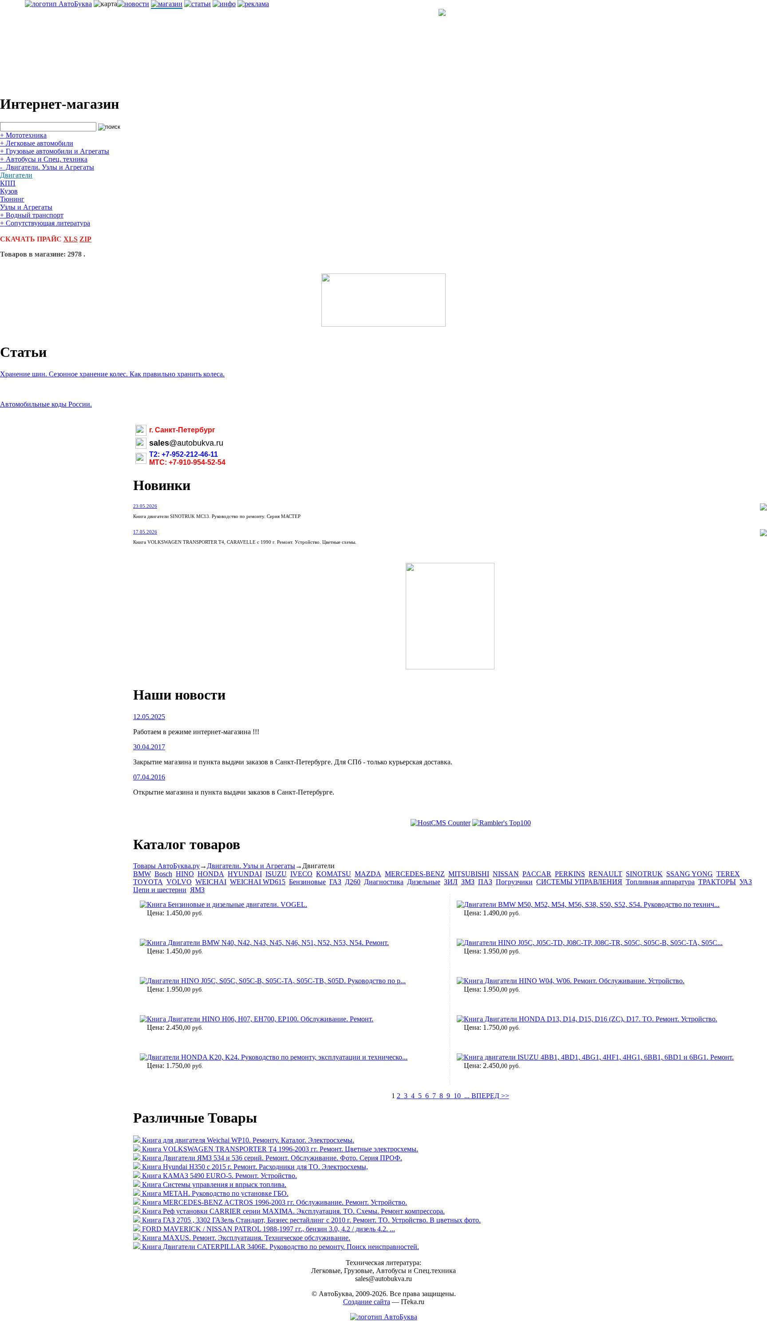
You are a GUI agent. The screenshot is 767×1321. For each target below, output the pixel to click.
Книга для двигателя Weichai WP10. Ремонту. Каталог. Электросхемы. (248, 1140)
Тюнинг (12, 199)
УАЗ (745, 882)
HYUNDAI (245, 874)
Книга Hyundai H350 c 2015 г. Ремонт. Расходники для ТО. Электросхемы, (255, 1167)
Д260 (352, 882)
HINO (185, 874)
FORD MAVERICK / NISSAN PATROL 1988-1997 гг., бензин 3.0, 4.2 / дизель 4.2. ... (268, 1229)
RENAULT (605, 874)
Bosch (163, 874)
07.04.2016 (149, 777)
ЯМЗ (197, 890)
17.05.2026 (145, 531)
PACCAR (536, 874)
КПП (8, 183)
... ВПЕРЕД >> (486, 1096)
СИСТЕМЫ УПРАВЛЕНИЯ (579, 882)
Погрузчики (514, 882)
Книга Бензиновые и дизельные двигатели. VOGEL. (227, 904)
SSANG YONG (689, 874)
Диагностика (383, 882)
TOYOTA (148, 882)
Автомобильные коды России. (46, 404)
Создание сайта (366, 1301)
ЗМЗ (467, 882)
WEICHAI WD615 (257, 882)
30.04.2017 (149, 747)
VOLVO (179, 882)
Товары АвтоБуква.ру (166, 866)
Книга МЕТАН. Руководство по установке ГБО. (215, 1193)
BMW (142, 874)
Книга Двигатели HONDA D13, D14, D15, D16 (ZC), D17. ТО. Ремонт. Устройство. (590, 1019)
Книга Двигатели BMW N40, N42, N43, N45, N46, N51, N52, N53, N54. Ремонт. (268, 942)
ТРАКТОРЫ (717, 882)
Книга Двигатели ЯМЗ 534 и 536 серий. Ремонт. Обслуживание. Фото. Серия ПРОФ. (272, 1158)
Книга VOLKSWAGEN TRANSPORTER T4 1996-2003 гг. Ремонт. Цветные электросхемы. (280, 1149)
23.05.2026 (145, 506)
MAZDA (368, 874)
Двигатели (16, 175)
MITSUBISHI (468, 874)
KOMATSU (333, 874)
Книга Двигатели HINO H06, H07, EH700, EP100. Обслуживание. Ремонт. (260, 1019)
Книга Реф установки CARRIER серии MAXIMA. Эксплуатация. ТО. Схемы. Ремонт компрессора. (293, 1211)
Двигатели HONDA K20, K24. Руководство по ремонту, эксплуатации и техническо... (277, 1057)
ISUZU (276, 874)
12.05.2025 (149, 716)
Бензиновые (307, 882)
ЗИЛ (451, 882)
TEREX (728, 874)
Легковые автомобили (36, 143)
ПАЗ (485, 882)
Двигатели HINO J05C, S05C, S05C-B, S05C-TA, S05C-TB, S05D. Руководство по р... (276, 981)
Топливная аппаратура (660, 882)
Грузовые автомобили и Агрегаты (54, 151)
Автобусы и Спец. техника (43, 159)
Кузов (9, 191)
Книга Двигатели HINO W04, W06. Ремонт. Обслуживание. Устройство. (574, 981)
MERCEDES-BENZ (415, 874)
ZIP (85, 239)
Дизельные (423, 882)
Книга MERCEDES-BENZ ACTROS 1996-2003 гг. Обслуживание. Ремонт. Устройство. (274, 1202)
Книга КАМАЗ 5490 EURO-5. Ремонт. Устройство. (219, 1175)
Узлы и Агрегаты (26, 207)
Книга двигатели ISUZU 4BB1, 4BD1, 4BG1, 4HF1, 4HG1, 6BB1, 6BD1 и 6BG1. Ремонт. (599, 1057)
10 (459, 1096)
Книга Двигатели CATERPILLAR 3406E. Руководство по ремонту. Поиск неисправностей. (280, 1246)
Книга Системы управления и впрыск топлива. (214, 1184)
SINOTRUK (644, 874)
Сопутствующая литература (45, 223)
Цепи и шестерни (159, 890)
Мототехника (23, 135)
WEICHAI (210, 882)
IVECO (301, 874)
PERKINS (570, 874)
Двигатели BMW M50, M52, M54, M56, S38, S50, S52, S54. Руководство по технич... (592, 904)
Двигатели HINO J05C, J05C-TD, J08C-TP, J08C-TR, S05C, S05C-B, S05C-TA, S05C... (593, 942)
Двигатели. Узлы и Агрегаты (47, 167)
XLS (70, 239)
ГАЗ (335, 882)
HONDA (211, 874)
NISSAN (506, 874)
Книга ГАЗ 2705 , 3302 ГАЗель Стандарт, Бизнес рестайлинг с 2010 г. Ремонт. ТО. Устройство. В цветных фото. (311, 1220)
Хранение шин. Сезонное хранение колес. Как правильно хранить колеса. (112, 374)
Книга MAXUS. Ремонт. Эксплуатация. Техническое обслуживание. (246, 1238)
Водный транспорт (31, 215)
